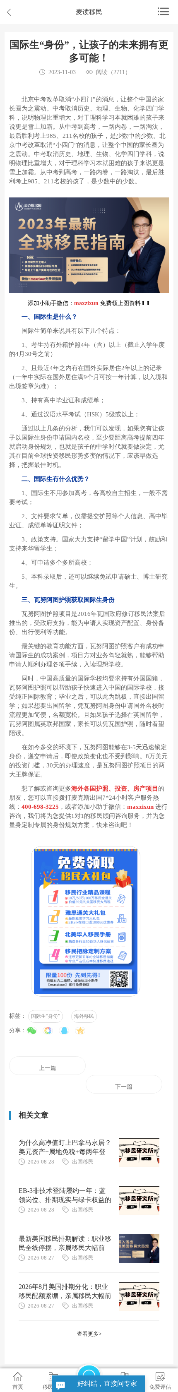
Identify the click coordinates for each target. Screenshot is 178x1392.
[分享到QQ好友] (64, 1030)
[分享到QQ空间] (80, 1030)
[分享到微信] (31, 1030)
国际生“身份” (45, 1016)
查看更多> (89, 1334)
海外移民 (84, 1016)
